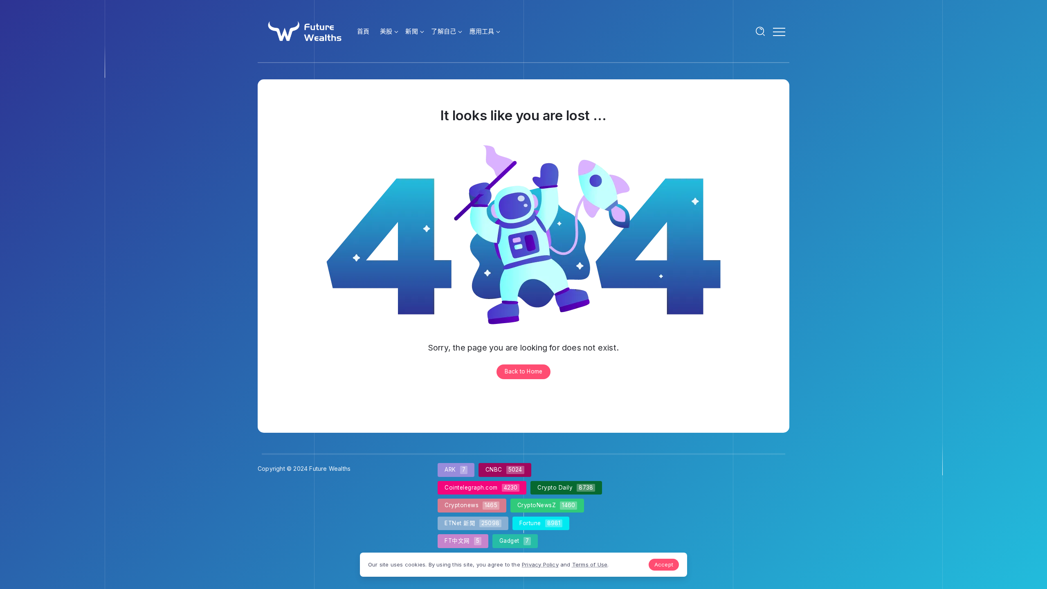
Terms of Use (589, 564)
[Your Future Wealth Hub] (304, 30)
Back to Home (523, 371)
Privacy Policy (540, 564)
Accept (663, 564)
